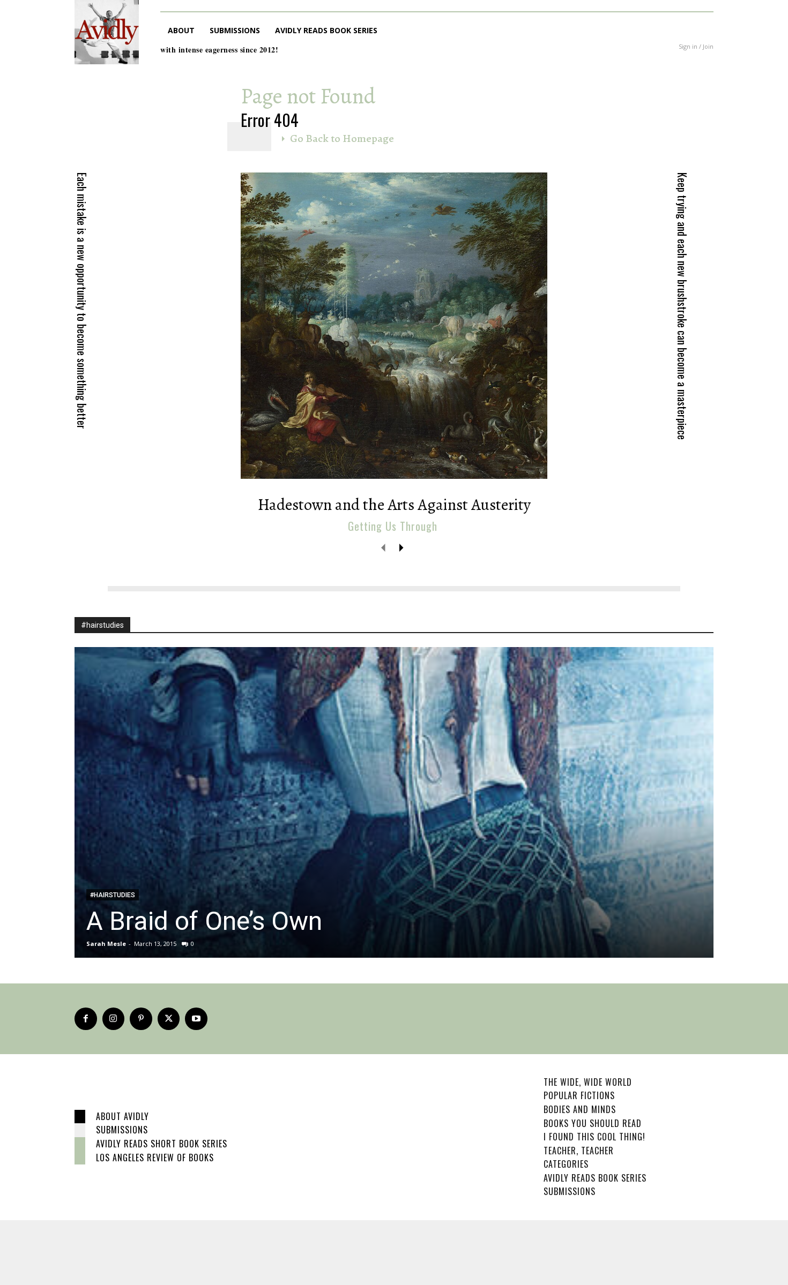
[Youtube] (196, 1019)
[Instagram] (113, 1019)
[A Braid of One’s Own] (394, 802)
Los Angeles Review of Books (155, 1157)
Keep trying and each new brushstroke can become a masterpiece (682, 306)
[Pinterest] (141, 1019)
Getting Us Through (392, 526)
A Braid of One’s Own (204, 921)
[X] (169, 1019)
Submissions (122, 1129)
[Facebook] (86, 1019)
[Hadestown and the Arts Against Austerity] (394, 325)
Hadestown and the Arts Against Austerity (394, 504)
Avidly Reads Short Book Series (161, 1143)
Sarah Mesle (106, 944)
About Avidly (122, 1116)
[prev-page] (383, 547)
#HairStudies (112, 895)
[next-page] (400, 547)
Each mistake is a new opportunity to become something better (82, 300)
